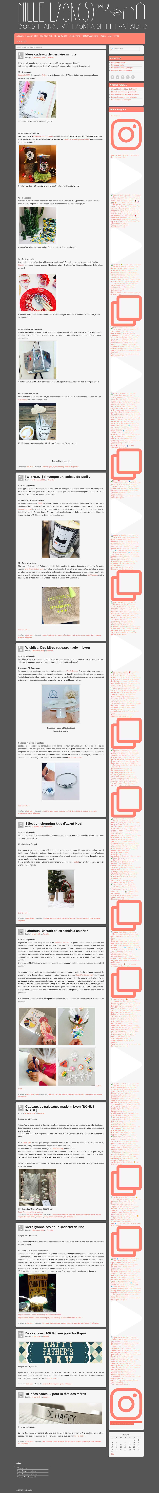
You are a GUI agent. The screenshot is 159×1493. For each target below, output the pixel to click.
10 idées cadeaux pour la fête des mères (55, 1394)
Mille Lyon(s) (27, 1490)
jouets (59, 918)
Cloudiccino (23, 400)
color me (58, 1094)
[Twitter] (132, 25)
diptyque (61, 1441)
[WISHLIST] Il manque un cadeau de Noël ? (58, 477)
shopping (60, 467)
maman (78, 1441)
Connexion (22, 1468)
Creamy (70, 1323)
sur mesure (98, 1094)
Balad (76, 862)
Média (103, 36)
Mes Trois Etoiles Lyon (34, 569)
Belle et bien (31, 36)
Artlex (44, 75)
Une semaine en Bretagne (121, 100)
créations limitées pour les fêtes (76, 139)
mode (88, 635)
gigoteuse (79, 1215)
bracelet (65, 1215)
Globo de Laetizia (75, 757)
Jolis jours (74, 36)
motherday (86, 1441)
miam (83, 635)
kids (63, 918)
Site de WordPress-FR (26, 1477)
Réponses (22, 1096)
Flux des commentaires (27, 1474)
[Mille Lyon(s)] (82, 28)
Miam (110, 36)
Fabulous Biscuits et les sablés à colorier (56, 931)
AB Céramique (47, 811)
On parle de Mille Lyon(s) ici (122, 68)
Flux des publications (26, 1471)
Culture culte (46, 36)
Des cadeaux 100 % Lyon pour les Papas (55, 1333)
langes (20, 1217)
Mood (116, 36)
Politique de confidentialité (121, 70)
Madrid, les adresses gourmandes (124, 92)
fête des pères (54, 1384)
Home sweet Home (90, 36)
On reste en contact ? (119, 62)
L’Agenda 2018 (24, 75)
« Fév (112, 1454)
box (43, 1441)
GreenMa (77, 1323)
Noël (92, 635)
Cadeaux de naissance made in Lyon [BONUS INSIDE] (59, 1108)
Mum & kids (21, 41)
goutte (98, 1215)
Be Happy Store (48, 1323)
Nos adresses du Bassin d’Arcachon (125, 94)
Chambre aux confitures (43, 136)
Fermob (53, 918)
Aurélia (54, 1215)
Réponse (68, 1384)
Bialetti (20, 265)
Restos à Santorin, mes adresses (124, 97)
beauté (44, 635)
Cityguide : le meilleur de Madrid (124, 89)
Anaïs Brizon (72, 671)
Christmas (58, 635)
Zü (65, 1217)
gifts (50, 467)
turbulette (59, 1217)
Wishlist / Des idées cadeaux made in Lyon (57, 647)
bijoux (56, 811)
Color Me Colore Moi (83, 975)
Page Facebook (24, 1212)
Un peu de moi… (117, 65)
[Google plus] (128, 77)
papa (62, 1384)
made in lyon (76, 635)
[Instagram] (136, 25)
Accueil (20, 36)
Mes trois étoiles (29, 1217)
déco (65, 635)
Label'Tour (69, 918)
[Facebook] (129, 25)
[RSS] (125, 25)
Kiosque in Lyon (25, 509)
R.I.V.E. (87, 1323)
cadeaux (45, 467)
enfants (64, 1094)
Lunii (91, 918)
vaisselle (28, 813)
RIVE (40, 503)
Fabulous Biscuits (62, 943)
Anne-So (51, 57)
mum (92, 1441)
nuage (46, 1217)
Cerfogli (68, 811)
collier (55, 1441)
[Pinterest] (140, 25)
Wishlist (67, 467)
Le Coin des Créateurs (81, 918)
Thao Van (27, 1143)
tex (19, 1444)
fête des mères (70, 1441)
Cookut (63, 1323)
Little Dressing (57, 1148)
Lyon (55, 467)
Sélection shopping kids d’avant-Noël (53, 823)
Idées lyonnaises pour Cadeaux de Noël (55, 1227)
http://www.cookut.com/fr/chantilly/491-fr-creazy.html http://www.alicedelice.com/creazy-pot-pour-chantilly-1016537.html (45, 1316)
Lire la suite (24, 629)
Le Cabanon (93, 575)
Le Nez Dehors (60, 36)
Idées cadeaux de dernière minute (50, 54)
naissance (39, 1217)
